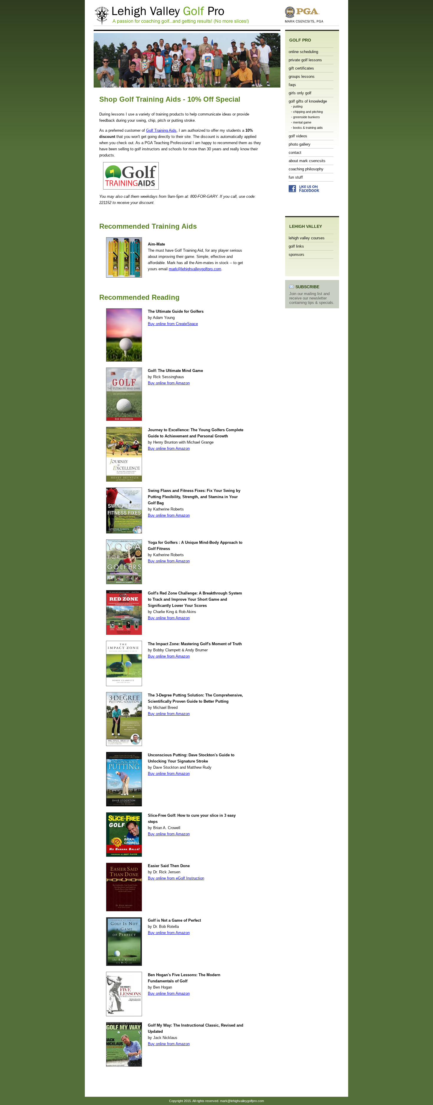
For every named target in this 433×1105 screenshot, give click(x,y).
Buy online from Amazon (169, 383)
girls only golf (300, 93)
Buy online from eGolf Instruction (176, 878)
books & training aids (308, 127)
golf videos (298, 136)
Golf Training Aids (161, 130)
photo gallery (299, 144)
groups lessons (302, 76)
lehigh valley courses (307, 238)
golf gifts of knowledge (308, 101)
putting (298, 106)
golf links (296, 246)
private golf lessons (305, 60)
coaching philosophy (306, 169)
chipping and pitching (308, 111)
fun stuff (296, 177)
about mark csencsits (307, 161)
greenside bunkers (306, 117)
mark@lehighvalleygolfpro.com (195, 269)
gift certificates (301, 68)
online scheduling (303, 52)
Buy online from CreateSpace (173, 324)
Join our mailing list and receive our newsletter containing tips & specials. (311, 298)
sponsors (296, 254)
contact (295, 152)
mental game (302, 122)
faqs (292, 85)
